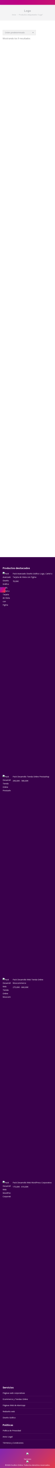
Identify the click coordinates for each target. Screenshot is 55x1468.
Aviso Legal (8, 1436)
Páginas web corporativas (14, 1393)
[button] (49, 81)
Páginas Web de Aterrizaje (14, 1405)
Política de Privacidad (12, 1430)
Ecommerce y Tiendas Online (15, 1399)
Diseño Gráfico (9, 1417)
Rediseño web (9, 1411)
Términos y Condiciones (13, 1443)
